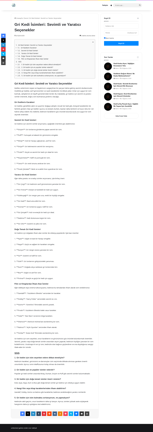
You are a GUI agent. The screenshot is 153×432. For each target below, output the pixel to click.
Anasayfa (19, 18)
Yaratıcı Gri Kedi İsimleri (29, 53)
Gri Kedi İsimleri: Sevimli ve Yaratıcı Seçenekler (35, 45)
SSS (19, 62)
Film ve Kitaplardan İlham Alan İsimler (34, 59)
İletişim (105, 5)
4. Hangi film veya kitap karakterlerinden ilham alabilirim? (42, 73)
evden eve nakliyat (30, 428)
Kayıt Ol (121, 43)
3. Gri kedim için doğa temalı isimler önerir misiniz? (40, 70)
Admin (117, 68)
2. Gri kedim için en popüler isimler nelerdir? (37, 67)
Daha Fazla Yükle (121, 116)
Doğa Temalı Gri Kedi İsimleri (31, 56)
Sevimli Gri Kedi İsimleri (29, 50)
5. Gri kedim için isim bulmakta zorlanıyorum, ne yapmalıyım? (44, 76)
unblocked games (17, 428)
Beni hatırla (110, 38)
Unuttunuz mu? (132, 33)
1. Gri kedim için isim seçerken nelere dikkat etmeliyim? (41, 64)
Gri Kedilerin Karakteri (29, 48)
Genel (26, 18)
